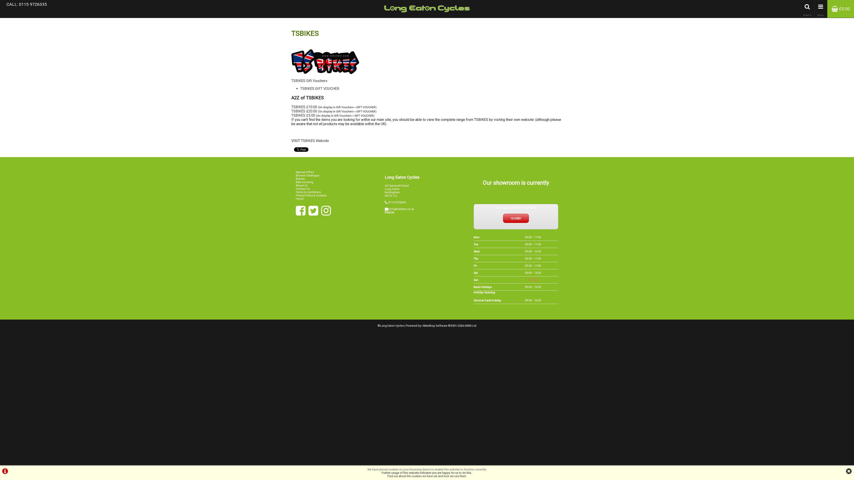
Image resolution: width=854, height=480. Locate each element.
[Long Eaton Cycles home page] (427, 9)
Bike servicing (304, 182)
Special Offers (305, 172)
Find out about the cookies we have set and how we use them (426, 476)
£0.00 (844, 8)
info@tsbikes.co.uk (401, 209)
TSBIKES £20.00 (304, 111)
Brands (300, 178)
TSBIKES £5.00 (303, 115)
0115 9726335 (397, 202)
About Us (302, 185)
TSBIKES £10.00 (304, 107)
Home (300, 198)
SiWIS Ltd (470, 325)
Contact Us (303, 188)
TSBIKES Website (315, 141)
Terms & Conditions (308, 192)
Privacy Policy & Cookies (311, 195)
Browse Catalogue (307, 175)
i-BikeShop (428, 325)
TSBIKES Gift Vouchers (309, 81)
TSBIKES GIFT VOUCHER (319, 88)
